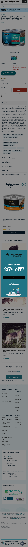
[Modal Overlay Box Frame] (14, 273)
